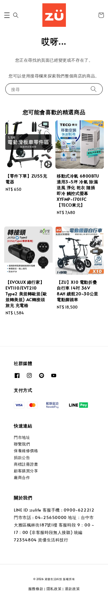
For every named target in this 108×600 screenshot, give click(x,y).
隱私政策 (54, 588)
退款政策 (72, 588)
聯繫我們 (22, 444)
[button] (7, 15)
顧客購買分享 (26, 470)
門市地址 (22, 437)
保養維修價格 (26, 450)
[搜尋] (93, 89)
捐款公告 (22, 457)
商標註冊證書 (26, 464)
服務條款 (35, 588)
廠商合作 (22, 477)
